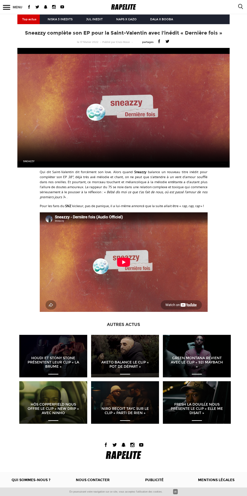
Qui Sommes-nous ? (31, 480)
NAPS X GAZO (126, 19)
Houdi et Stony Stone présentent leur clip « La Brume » (53, 362)
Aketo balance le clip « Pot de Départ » (125, 364)
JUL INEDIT (94, 19)
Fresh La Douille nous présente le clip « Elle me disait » (197, 408)
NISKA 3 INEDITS (60, 19)
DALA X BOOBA (161, 19)
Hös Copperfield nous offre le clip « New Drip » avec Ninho (53, 408)
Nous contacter (93, 480)
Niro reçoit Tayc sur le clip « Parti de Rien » (125, 411)
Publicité (154, 480)
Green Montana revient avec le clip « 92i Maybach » (197, 362)
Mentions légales (216, 480)
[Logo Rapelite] (123, 7)
